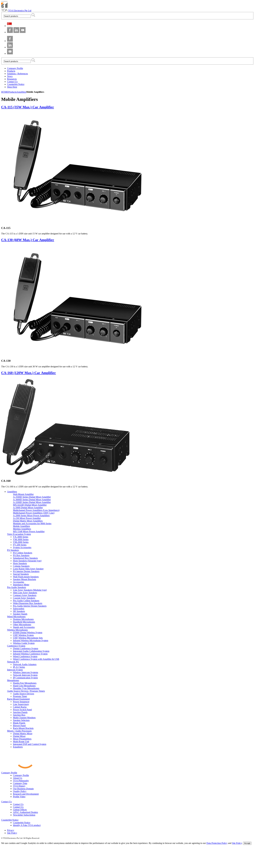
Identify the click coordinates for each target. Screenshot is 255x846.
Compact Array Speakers (24, 595)
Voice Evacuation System (19, 534)
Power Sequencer (21, 701)
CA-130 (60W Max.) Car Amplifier (27, 240)
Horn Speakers (20, 563)
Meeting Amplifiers (22, 529)
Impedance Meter (21, 584)
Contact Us (6, 801)
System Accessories (22, 547)
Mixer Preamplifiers (22, 739)
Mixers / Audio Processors (19, 731)
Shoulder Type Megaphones (26, 688)
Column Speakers (21, 566)
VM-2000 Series (20, 542)
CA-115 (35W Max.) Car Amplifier (27, 107)
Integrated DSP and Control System (29, 744)
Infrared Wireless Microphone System (30, 640)
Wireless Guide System (24, 643)
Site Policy (12, 833)
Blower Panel (19, 725)
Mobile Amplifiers (21, 526)
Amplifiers (12, 491)
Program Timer (20, 696)
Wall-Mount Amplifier (23, 494)
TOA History (19, 786)
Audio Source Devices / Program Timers (26, 691)
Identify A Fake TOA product (27, 825)
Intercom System (15, 669)
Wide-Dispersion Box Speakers (27, 603)
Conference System (16, 646)
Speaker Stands (20, 614)
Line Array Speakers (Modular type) (30, 590)
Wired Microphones (16, 616)
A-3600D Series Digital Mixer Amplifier (32, 499)
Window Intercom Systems (25, 672)
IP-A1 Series (19, 667)
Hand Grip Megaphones (24, 685)
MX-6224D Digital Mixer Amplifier (30, 505)
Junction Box (19, 715)
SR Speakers (19, 611)
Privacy (10, 830)
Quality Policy (19, 791)
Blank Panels (19, 723)
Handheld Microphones (24, 622)
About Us (17, 778)
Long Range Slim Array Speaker (28, 568)
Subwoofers (18, 608)
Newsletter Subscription (24, 815)
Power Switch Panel (22, 709)
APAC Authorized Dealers (25, 812)
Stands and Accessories (24, 627)
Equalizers (18, 747)
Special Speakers (21, 574)
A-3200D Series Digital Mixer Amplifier (32, 502)
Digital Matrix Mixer (22, 733)
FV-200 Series (19, 545)
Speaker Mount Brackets (24, 579)
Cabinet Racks (20, 707)
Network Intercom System (25, 675)
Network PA (13, 661)
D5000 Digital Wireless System (27, 632)
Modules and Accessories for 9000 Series (32, 523)
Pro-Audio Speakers (16, 587)
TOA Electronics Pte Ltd (19, 10)
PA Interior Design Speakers (26, 571)
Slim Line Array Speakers (25, 592)
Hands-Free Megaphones (24, 683)
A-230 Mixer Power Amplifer (27, 518)
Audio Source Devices (23, 693)
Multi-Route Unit (21, 741)
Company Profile (9, 772)
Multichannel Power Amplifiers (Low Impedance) (36, 510)
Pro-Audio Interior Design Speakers (29, 606)
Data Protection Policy (216, 843)
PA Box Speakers (21, 555)
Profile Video (19, 796)
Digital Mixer (19, 736)
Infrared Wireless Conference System (30, 654)
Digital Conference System (25, 648)
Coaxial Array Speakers (24, 598)
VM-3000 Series (20, 539)
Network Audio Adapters (24, 664)
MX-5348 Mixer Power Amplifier (29, 531)
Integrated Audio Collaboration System (31, 651)
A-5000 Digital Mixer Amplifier (28, 507)
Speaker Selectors (21, 720)
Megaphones (13, 680)
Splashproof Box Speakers (25, 558)
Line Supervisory (21, 704)
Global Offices (20, 809)
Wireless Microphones (17, 630)
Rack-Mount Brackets (23, 728)
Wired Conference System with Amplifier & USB (36, 659)
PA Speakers (13, 550)
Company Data (20, 783)
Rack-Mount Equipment (18, 699)
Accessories (18, 582)
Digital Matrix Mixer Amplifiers (28, 521)
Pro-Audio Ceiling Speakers (26, 600)
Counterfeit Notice (9, 820)
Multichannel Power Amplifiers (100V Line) (33, 513)
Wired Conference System (25, 656)
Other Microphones (22, 624)
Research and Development (26, 794)
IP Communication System (25, 677)
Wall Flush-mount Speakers (26, 576)
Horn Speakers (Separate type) (27, 560)
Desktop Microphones (23, 619)
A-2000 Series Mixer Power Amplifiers (31, 515)
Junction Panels (20, 712)
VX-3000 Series (20, 537)
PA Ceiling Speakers (22, 552)
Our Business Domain (23, 788)
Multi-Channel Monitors (24, 717)
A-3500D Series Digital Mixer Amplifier (32, 497)
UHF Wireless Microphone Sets (28, 638)
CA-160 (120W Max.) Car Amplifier (28, 373)
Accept (247, 843)
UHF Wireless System (23, 635)
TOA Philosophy (21, 780)
